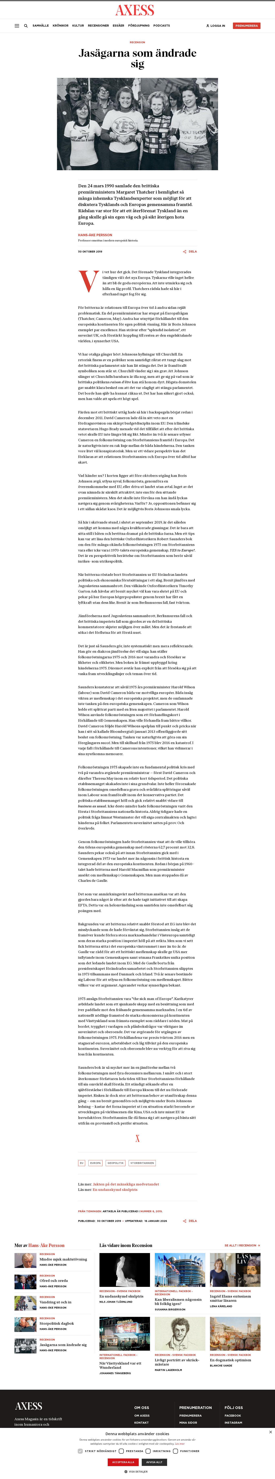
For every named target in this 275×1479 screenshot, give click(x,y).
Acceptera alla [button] (123, 1462)
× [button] (270, 1432)
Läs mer (180, 1443)
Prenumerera (146, 763)
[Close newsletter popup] (224, 706)
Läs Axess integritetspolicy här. (166, 752)
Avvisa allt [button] (154, 1462)
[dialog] (137, 1453)
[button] (137, 1471)
